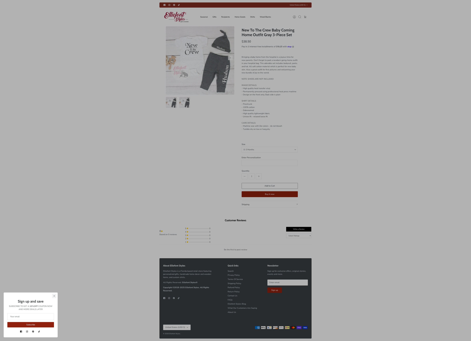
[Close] (54, 296)
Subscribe (30, 324)
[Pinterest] (33, 331)
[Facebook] (21, 331)
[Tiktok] (39, 331)
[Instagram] (27, 331)
